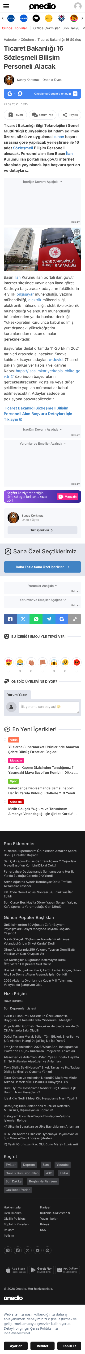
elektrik (34, 299)
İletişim (9, 1235)
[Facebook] (18, 1250)
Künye (45, 1224)
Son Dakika (13, 1181)
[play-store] (42, 1270)
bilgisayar (25, 294)
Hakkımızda (12, 1207)
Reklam (9, 1230)
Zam (45, 1164)
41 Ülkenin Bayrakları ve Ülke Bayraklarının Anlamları (41, 1126)
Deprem (29, 1164)
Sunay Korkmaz (39, 80)
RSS (43, 1230)
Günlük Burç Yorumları (22, 1173)
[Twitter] (28, 1250)
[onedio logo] (40, 1298)
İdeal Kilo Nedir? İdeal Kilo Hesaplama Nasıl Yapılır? (40, 1098)
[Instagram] (8, 1250)
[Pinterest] (47, 1250)
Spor (13, 781)
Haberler (10, 39)
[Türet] (66, 18)
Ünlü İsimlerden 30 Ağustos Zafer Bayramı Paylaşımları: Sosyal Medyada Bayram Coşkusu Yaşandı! (38, 929)
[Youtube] (38, 1250)
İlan (69, 153)
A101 (49, 1173)
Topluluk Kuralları (16, 1224)
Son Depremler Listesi (20, 1008)
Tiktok (64, 1173)
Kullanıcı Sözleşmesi (55, 1213)
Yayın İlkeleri (49, 1218)
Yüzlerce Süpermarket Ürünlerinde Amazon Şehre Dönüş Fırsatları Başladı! (43, 749)
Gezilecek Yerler (18, 1190)
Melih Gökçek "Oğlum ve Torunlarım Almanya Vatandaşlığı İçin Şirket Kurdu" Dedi (40, 811)
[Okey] (29, 18)
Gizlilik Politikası (15, 1218)
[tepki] (8, 662)
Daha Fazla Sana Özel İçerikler (40, 567)
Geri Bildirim (12, 1213)
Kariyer (45, 1207)
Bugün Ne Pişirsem (43, 1181)
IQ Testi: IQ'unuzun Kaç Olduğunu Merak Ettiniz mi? (41, 1144)
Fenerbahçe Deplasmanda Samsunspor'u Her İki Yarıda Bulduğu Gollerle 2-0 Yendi (42, 790)
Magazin (16, 760)
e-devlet (56, 359)
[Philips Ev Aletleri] (16, 18)
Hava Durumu (14, 1001)
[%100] (41, 18)
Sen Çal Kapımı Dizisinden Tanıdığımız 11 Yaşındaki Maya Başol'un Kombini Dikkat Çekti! (41, 770)
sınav (59, 136)
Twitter (11, 1164)
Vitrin (13, 740)
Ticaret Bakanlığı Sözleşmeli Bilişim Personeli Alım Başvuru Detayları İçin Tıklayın (38, 413)
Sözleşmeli (23, 148)
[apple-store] (16, 1270)
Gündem (27, 39)
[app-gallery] (68, 1270)
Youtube (62, 1164)
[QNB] (54, 18)
